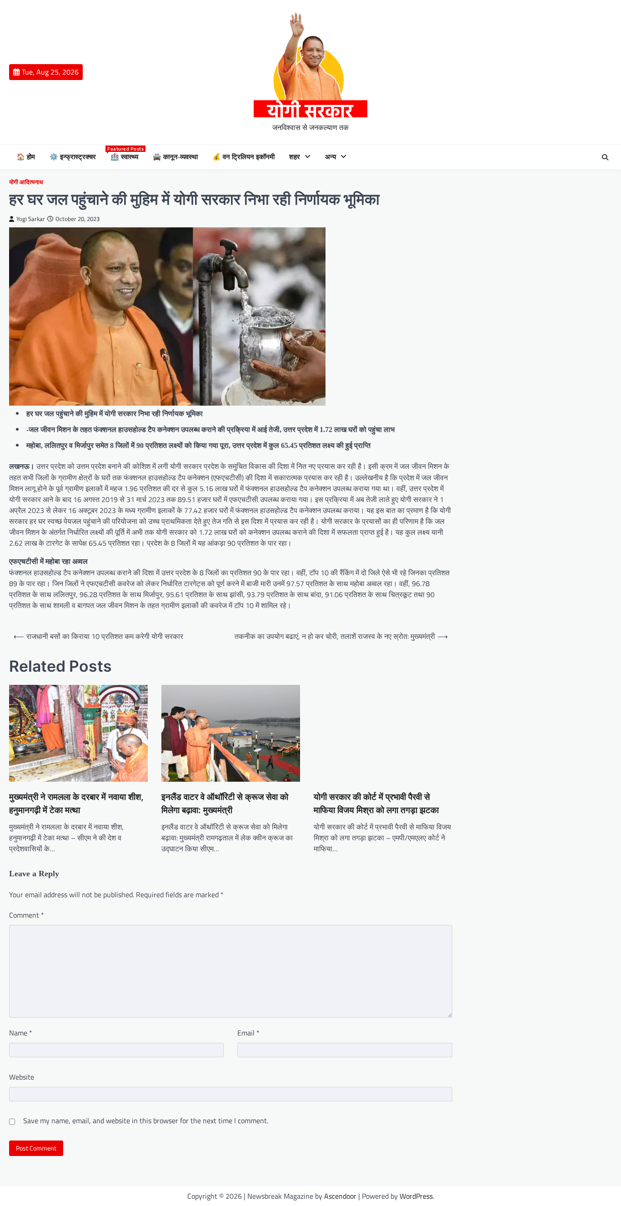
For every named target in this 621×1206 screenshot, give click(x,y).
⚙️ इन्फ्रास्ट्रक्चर (73, 157)
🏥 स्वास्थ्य (124, 156)
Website (21, 1076)
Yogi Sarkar (30, 219)
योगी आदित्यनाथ (26, 182)
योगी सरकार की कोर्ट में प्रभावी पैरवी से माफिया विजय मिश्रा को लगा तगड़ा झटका (376, 803)
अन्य (330, 157)
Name (20, 1032)
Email (248, 1032)
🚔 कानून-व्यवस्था (175, 157)
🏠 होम (25, 157)
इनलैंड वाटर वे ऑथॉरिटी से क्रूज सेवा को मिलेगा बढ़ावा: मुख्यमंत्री (224, 803)
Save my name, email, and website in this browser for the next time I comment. (145, 1120)
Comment (26, 915)
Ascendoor (340, 1196)
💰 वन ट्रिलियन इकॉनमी (243, 157)
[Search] (605, 157)
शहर (294, 157)
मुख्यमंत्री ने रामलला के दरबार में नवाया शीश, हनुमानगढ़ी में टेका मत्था (76, 803)
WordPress (416, 1196)
